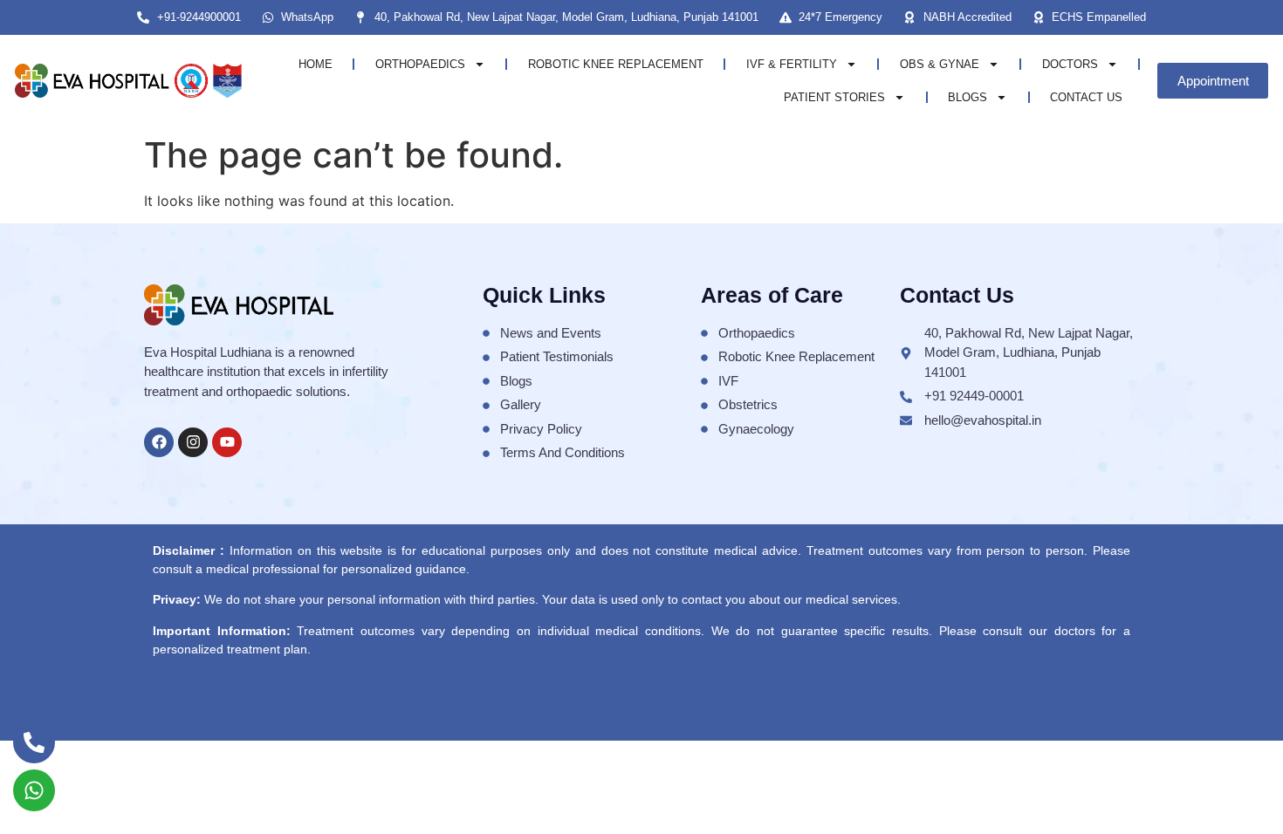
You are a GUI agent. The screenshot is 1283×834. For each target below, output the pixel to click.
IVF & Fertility (791, 64)
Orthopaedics (420, 64)
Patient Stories (834, 97)
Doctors (1070, 64)
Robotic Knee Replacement (615, 64)
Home (315, 64)
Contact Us (1086, 97)
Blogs (967, 97)
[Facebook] (159, 442)
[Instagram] (193, 442)
